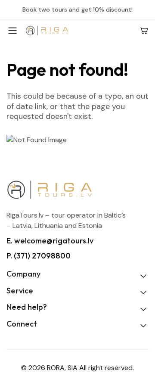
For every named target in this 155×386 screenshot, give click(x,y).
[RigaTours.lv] (79, 30)
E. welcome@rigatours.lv (49, 241)
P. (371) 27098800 (38, 256)
